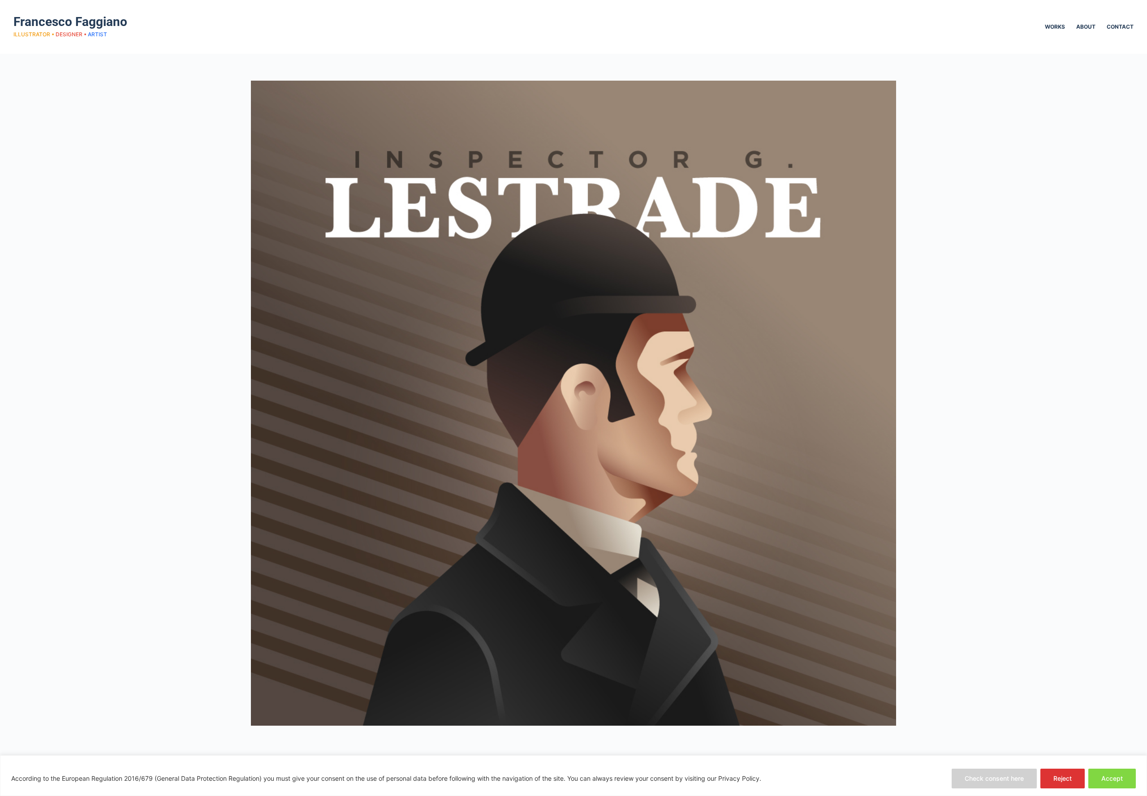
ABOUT (1085, 26)
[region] (573, 775)
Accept (1112, 778)
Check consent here (994, 778)
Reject (1062, 778)
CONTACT (1120, 26)
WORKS (1055, 26)
